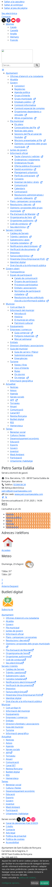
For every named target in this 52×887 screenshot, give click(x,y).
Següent (14, 586)
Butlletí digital (13, 771)
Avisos (9, 520)
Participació (12, 810)
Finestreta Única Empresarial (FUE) (23, 694)
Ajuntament (7, 614)
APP (8, 752)
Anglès (13, 33)
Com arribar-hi (13, 707)
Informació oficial (15, 634)
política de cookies (27, 877)
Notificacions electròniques (19, 682)
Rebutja (34, 883)
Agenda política (13, 517)
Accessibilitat (12, 842)
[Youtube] (13, 20)
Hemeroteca (12, 778)
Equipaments (12, 714)
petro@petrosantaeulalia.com (17, 491)
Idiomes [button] (10, 24)
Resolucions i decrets (16, 640)
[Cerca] (37, 65)
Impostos (10, 688)
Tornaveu (10, 755)
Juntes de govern (14, 630)
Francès (14, 40)
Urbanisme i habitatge (17, 813)
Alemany (14, 36)
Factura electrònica (15, 691)
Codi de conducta (14, 659)
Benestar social (13, 784)
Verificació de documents (18, 685)
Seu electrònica (9, 13)
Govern (9, 624)
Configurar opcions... (11, 883)
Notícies (10, 523)
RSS (8, 775)
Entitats (10, 720)
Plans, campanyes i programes (21, 637)
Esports (10, 797)
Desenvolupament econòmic (20, 791)
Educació (10, 794)
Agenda (10, 514)
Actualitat (6, 736)
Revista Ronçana (14, 768)
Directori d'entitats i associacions (22, 723)
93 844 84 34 (19, 484)
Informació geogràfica (17, 733)
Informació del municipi (18, 710)
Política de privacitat (16, 836)
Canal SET (11, 765)
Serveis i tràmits (10, 666)
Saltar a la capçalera (14, 1)
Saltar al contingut (13, 4)
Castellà (14, 30)
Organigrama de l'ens (17, 653)
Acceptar (44, 883)
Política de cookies (15, 839)
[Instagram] (18, 20)
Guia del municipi (14, 727)
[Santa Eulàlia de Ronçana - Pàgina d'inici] (17, 56)
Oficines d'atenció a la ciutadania (22, 618)
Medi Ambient (13, 807)
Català (13, 27)
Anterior (6, 586)
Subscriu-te (7, 609)
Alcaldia (10, 621)
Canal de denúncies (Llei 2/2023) (22, 823)
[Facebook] (8, 20)
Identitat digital (13, 698)
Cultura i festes (13, 787)
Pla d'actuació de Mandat (18, 650)
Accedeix (6, 550)
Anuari (9, 759)
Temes (5, 781)
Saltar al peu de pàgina (15, 8)
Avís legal (10, 832)
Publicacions (12, 527)
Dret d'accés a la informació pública (24, 701)
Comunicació (12, 762)
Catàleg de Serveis (15, 669)
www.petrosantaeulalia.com (29, 494)
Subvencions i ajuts (15, 675)
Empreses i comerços (16, 717)
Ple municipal (12, 627)
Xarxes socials (13, 749)
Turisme (10, 730)
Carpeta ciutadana (15, 678)
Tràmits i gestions (15, 672)
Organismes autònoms (17, 656)
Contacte (6, 16)
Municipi (6, 704)
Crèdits (9, 826)
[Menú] (3, 69)
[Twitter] (4, 20)
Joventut (10, 803)
